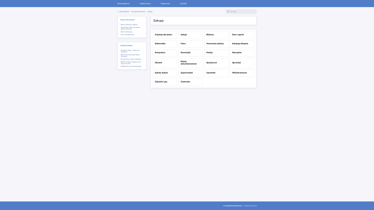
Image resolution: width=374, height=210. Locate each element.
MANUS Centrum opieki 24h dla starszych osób (131, 62)
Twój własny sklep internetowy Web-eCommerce (130, 28)
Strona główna (123, 4)
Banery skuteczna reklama (129, 24)
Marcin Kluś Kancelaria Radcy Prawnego (130, 55)
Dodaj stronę (145, 4)
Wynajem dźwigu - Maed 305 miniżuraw (130, 51)
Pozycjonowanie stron (138, 11)
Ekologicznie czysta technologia (131, 66)
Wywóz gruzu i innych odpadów (131, 59)
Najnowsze (165, 4)
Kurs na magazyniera (127, 34)
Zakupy (150, 11)
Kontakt (183, 4)
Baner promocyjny (126, 32)
